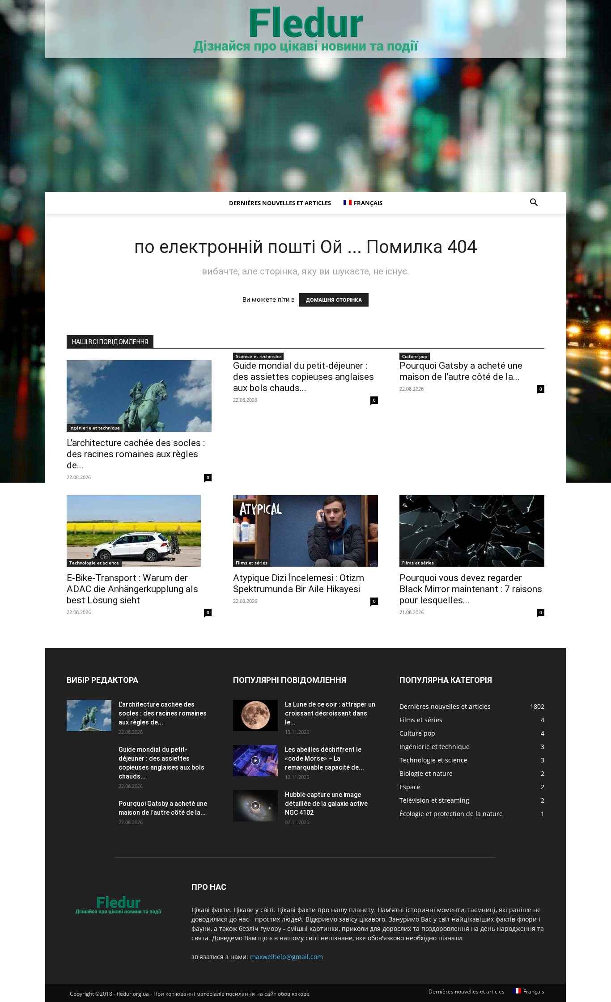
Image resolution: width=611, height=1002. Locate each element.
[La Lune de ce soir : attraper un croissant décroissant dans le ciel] (255, 715)
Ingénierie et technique (94, 428)
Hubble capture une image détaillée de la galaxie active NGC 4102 (326, 803)
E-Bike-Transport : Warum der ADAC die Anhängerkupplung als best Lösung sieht (132, 589)
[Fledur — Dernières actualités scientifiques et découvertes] (305, 30)
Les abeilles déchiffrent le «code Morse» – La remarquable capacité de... (324, 758)
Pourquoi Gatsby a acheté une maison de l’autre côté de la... (460, 371)
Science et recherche (258, 356)
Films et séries (251, 563)
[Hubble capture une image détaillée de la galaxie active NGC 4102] (255, 805)
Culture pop (414, 356)
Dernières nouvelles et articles (280, 203)
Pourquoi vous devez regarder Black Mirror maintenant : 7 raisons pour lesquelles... (470, 589)
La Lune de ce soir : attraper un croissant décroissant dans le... (330, 713)
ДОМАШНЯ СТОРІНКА (334, 300)
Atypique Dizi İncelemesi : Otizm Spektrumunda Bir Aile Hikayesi (298, 583)
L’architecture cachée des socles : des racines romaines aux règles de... (136, 454)
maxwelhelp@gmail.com (286, 956)
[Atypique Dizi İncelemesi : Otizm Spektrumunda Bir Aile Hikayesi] (305, 531)
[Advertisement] (305, 125)
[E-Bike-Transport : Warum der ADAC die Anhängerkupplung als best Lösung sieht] (139, 531)
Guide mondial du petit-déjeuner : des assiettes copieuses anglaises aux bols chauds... (303, 376)
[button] (533, 203)
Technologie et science (94, 563)
